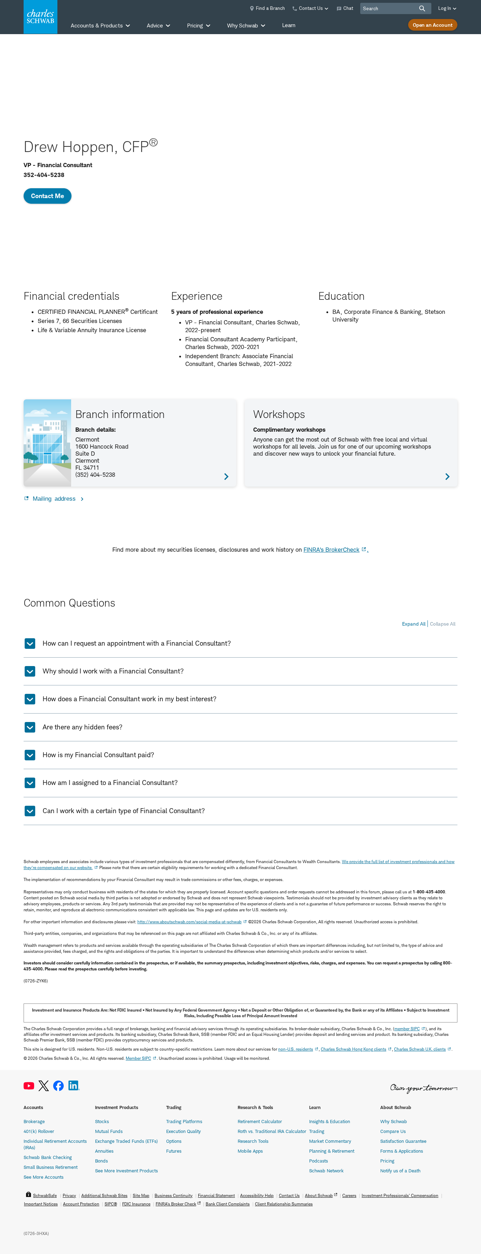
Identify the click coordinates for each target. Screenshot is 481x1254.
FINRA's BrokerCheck (332, 549)
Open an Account (433, 25)
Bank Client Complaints (228, 1203)
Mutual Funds (109, 1131)
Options (173, 1141)
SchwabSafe (45, 1195)
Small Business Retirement (50, 1167)
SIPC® (111, 1203)
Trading (316, 1131)
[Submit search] (422, 8)
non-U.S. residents (295, 1049)
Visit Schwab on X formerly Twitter (43, 1086)
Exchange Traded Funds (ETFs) (126, 1141)
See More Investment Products (126, 1170)
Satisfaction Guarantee (403, 1141)
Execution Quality (183, 1131)
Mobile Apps (250, 1151)
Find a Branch (270, 8)
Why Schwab (393, 1121)
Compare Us (393, 1131)
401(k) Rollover (39, 1131)
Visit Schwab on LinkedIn (74, 1086)
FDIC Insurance (136, 1203)
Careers (349, 1195)
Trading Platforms (184, 1121)
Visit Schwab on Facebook (58, 1086)
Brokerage (34, 1121)
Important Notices (41, 1203)
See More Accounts (43, 1177)
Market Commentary (330, 1141)
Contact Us (289, 1195)
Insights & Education (329, 1121)
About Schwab (319, 1195)
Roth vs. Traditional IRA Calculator (272, 1131)
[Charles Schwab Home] (40, 17)
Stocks (102, 1121)
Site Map (141, 1195)
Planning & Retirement (331, 1151)
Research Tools (253, 1141)
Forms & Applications (401, 1151)
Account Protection (81, 1203)
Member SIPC (138, 1058)
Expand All (413, 624)
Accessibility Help (257, 1195)
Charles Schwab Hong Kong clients (353, 1049)
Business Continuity (174, 1195)
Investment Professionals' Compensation (400, 1195)
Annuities (104, 1151)
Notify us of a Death (400, 1170)
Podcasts (318, 1161)
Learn (288, 25)
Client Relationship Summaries (284, 1203)
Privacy (69, 1195)
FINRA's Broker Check (176, 1203)
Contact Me (47, 196)
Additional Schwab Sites (104, 1195)
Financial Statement (216, 1195)
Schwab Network (326, 1170)
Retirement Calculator (260, 1121)
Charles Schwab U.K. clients (420, 1049)
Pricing (387, 1161)
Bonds (101, 1161)
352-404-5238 (44, 174)
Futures (173, 1151)
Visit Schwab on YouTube (29, 1086)
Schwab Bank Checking (48, 1157)
